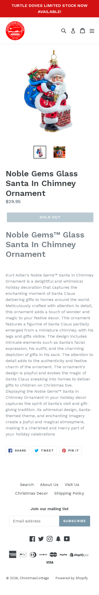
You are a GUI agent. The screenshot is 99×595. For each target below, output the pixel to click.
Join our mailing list (49, 509)
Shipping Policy (69, 493)
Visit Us (72, 484)
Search (27, 484)
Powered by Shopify (71, 578)
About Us (49, 484)
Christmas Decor (31, 493)
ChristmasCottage (34, 578)
